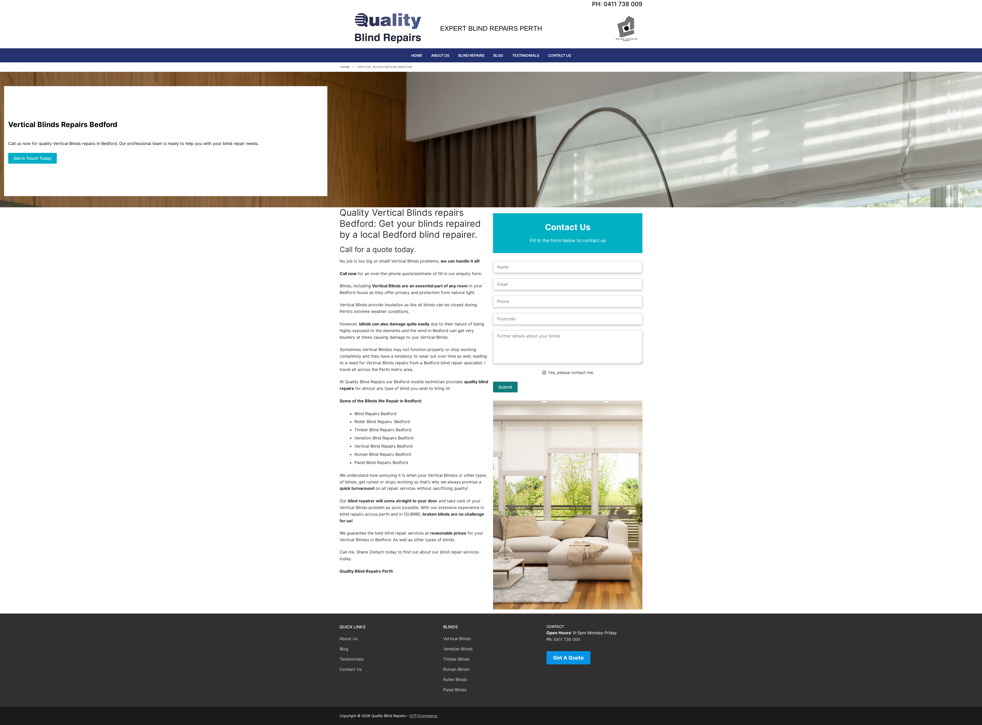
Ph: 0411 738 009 (617, 4)
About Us (349, 638)
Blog (344, 648)
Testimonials (352, 659)
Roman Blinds (456, 669)
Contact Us (351, 669)
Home (345, 67)
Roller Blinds (455, 679)
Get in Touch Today (32, 158)
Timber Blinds (456, 659)
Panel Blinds (454, 689)
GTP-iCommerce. (424, 715)
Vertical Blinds (457, 638)
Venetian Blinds (458, 648)
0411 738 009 (567, 639)
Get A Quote (568, 658)
